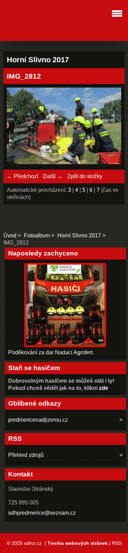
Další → (52, 176)
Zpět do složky (84, 176)
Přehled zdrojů (26, 455)
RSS (117, 543)
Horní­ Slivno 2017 (79, 235)
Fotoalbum (37, 235)
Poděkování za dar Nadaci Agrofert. (51, 352)
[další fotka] (110, 127)
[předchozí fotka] (18, 127)
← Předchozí (22, 176)
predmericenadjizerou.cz (38, 420)
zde (103, 388)
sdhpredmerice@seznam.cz (42, 513)
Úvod (9, 235)
